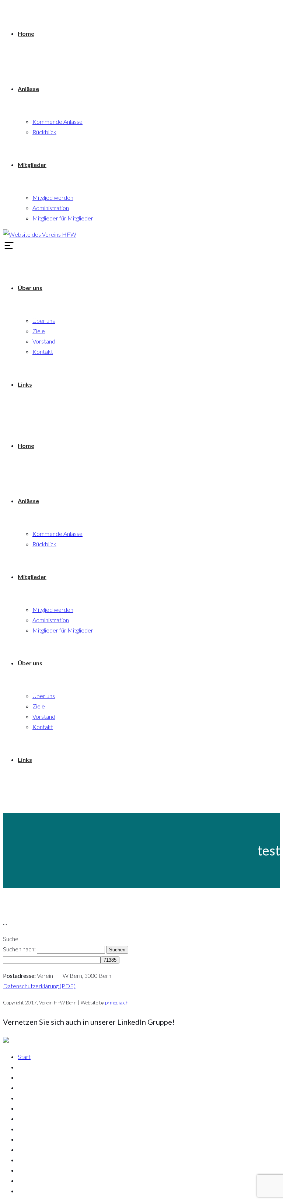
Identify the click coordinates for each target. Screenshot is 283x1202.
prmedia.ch (117, 1003)
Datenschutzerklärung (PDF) (39, 985)
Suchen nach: (19, 948)
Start (24, 1056)
